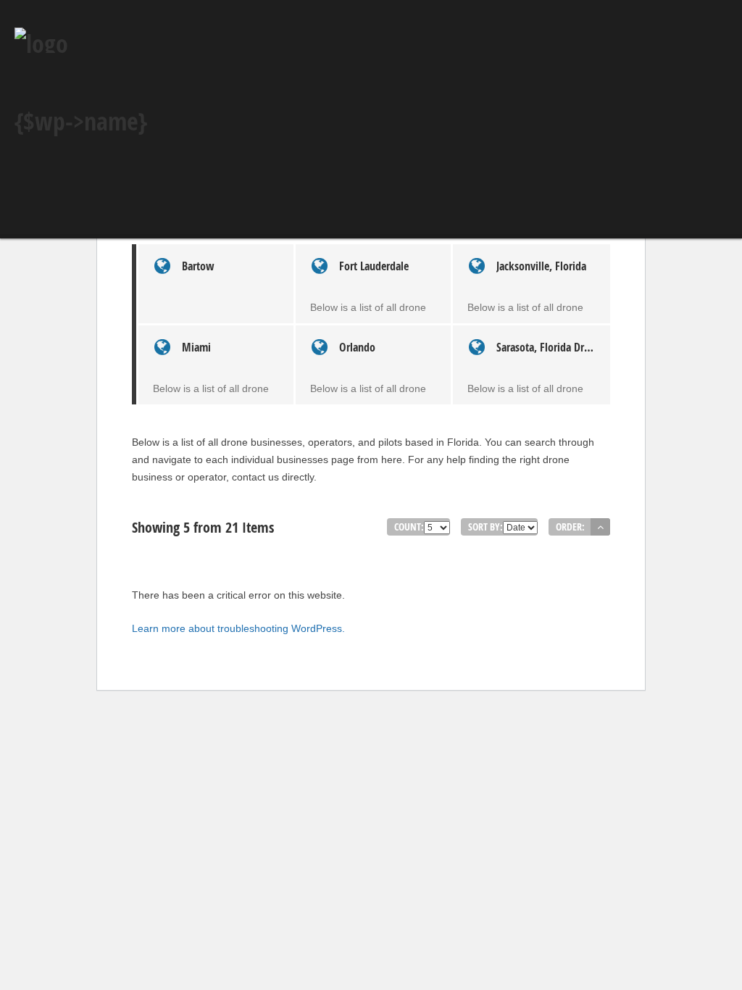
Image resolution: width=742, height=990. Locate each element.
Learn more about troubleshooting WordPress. (238, 628)
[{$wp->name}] (41, 43)
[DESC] (600, 527)
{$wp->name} (80, 121)
